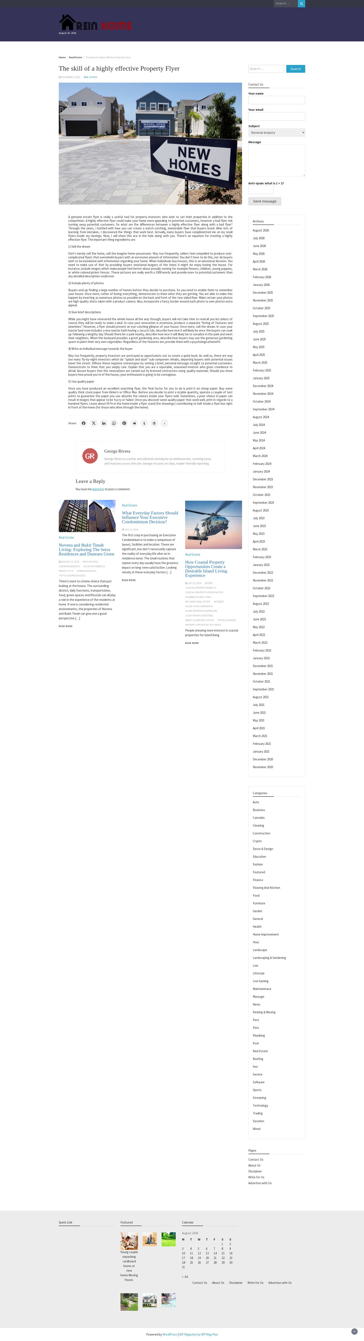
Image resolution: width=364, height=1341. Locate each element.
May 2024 (259, 440)
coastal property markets (200, 587)
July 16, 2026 (131, 529)
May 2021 (259, 720)
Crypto (257, 841)
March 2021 (260, 736)
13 (207, 1253)
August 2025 (261, 324)
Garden (257, 911)
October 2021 (261, 681)
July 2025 (259, 331)
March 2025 (260, 363)
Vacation (258, 1121)
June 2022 (259, 619)
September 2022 (263, 596)
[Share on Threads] (154, 423)
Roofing (258, 1059)
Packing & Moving (264, 1012)
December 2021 (263, 666)
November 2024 (263, 394)
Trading (258, 1113)
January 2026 (261, 285)
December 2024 (263, 386)
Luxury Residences (69, 566)
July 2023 (259, 518)
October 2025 (261, 308)
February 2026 (262, 277)
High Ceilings (90, 561)
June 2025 (259, 339)
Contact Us (255, 1159)
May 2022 (259, 627)
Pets (256, 1028)
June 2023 (259, 526)
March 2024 (260, 456)
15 (223, 1253)
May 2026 (259, 254)
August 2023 (261, 510)
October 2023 (261, 495)
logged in (98, 489)
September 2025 (263, 316)
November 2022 (263, 580)
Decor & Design (263, 849)
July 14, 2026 (194, 583)
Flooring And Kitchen (266, 888)
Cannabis (259, 818)
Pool (256, 1043)
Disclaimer (255, 1171)
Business (259, 810)
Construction (261, 833)
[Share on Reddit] (134, 423)
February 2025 (262, 370)
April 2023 (259, 541)
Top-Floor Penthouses (72, 575)
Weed (256, 1129)
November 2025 (263, 300)
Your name (256, 93)
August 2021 (261, 697)
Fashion (258, 864)
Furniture (259, 903)
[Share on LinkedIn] (104, 423)
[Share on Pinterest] (124, 423)
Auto (256, 802)
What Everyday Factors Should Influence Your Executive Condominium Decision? (150, 517)
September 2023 (263, 503)
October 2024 (261, 401)
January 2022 (261, 658)
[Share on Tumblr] (144, 423)
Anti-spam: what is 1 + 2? (266, 183)
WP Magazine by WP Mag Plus (198, 1334)
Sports (257, 1090)
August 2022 (261, 604)
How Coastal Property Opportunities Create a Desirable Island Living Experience (206, 569)
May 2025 (259, 347)
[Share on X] (94, 423)
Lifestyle (259, 973)
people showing (227, 620)
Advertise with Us (260, 1183)
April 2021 (259, 728)
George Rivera (117, 451)
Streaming (259, 1098)
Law (255, 965)
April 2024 (259, 448)
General (258, 919)
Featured (259, 872)
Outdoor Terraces (94, 566)
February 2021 (262, 744)
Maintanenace (262, 989)
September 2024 (263, 409)
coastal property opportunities (204, 592)
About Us (254, 1165)
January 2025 (261, 378)
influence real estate (197, 601)
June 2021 (259, 713)
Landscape (260, 950)
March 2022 (260, 643)
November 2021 (263, 674)
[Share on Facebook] (84, 423)
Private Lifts (66, 570)
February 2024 (262, 464)
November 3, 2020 (70, 77)
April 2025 (259, 355)
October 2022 (261, 588)
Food (256, 895)
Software (259, 1082)
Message (254, 142)
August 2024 (261, 417)
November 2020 (263, 767)
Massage (258, 997)
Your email (255, 110)
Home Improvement (266, 934)
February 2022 (262, 650)
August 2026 (261, 230)
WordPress (170, 1334)
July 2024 (259, 425)
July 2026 (259, 238)
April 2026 (259, 261)
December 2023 (263, 479)
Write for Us (256, 1177)
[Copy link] (165, 423)
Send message (264, 201)
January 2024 (261, 471)
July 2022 (259, 611)
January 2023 (261, 565)
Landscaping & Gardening (269, 958)
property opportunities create (203, 624)
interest (219, 601)
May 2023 (259, 534)
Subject (254, 126)
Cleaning (258, 825)
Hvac (256, 942)
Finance (258, 880)
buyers (209, 583)
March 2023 (260, 549)
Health (257, 927)
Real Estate (90, 77)
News (256, 1004)
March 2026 (260, 269)
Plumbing (259, 1035)
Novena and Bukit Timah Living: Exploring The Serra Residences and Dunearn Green (86, 549)
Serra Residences (86, 570)
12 (199, 1253)
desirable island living (198, 597)
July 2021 (259, 705)
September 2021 (263, 689)
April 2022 (259, 635)
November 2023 (263, 487)
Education (259, 857)
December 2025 (263, 293)
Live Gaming (261, 981)
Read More (66, 626)
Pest (256, 1020)
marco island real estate (199, 620)
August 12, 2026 (70, 561)
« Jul (185, 1277)
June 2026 (259, 246)
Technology (260, 1105)
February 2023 (262, 557)
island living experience (199, 606)
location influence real (199, 615)
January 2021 (261, 751)
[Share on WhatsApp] (114, 423)
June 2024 (259, 433)
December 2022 (263, 573)
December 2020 (263, 759)
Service (257, 1074)
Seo (255, 1067)
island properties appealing (201, 610)
